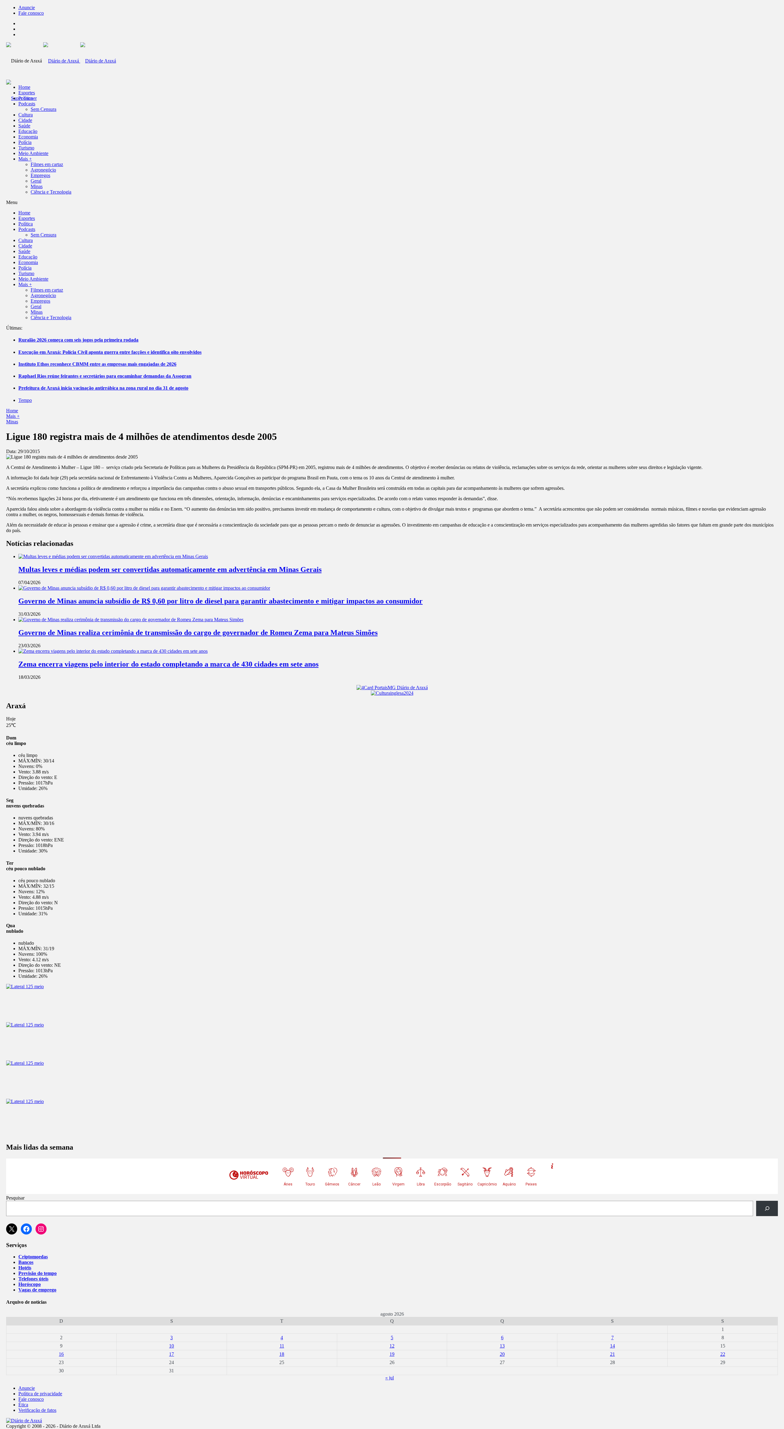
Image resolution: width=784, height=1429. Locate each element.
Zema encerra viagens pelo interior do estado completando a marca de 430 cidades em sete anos (168, 664)
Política (25, 98)
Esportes (26, 92)
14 (612, 1345)
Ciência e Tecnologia (51, 192)
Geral (36, 180)
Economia (28, 136)
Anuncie (26, 7)
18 (281, 1354)
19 (392, 1354)
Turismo (26, 147)
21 (612, 1354)
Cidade (25, 120)
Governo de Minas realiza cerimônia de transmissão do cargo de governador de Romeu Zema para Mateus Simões (198, 633)
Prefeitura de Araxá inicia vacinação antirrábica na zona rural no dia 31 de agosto (103, 388)
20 (502, 1354)
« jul (389, 1377)
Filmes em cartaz (47, 164)
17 (171, 1354)
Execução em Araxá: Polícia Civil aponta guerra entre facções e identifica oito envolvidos (110, 352)
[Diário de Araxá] (79, 60)
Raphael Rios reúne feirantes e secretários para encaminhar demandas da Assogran (104, 376)
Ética (23, 1404)
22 (722, 1354)
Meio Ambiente (33, 153)
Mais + (25, 158)
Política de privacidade (40, 1393)
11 (282, 1345)
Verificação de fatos (37, 1410)
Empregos (40, 175)
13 (502, 1345)
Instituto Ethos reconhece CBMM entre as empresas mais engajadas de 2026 (97, 364)
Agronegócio (43, 169)
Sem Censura (43, 109)
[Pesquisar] (767, 1208)
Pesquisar (15, 1197)
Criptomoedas (33, 1256)
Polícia (25, 142)
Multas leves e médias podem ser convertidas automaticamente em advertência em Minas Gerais (170, 569)
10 (171, 1345)
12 (392, 1345)
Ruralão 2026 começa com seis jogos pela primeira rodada (78, 339)
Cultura (25, 114)
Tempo (25, 400)
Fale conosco (31, 13)
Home (12, 410)
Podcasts (26, 103)
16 (61, 1354)
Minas (37, 186)
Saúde (24, 125)
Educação (27, 131)
